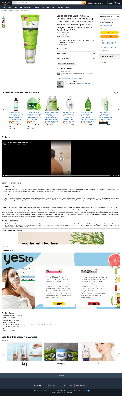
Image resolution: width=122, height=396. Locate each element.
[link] (16, 115)
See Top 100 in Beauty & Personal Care (46, 324)
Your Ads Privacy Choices (80, 390)
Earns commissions (23, 142)
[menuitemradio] (116, 175)
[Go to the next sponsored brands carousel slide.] (118, 354)
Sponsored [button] (4, 340)
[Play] (3, 175)
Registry (48, 7)
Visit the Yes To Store (63, 32)
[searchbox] (49, 2)
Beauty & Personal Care (7, 10)
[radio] (3, 16)
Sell (43, 7)
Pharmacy (60, 7)
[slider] (57, 175)
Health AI (9, 7)
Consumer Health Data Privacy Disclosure (63, 390)
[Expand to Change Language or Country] (92, 3)
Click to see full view (30, 65)
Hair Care (17, 10)
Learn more (64, 75)
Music (53, 7)
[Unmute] (119, 175)
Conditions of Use (38, 390)
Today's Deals (18, 7)
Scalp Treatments (25, 10)
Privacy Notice (47, 390)
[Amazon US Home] (37, 386)
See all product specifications (66, 63)
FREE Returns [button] (61, 44)
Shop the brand (85, 83)
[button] (3, 7)
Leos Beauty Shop (111, 42)
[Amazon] (6, 2)
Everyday (67, 7)
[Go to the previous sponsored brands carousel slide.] (3, 354)
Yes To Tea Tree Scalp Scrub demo (18, 144)
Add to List (103, 62)
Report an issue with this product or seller (70, 78)
